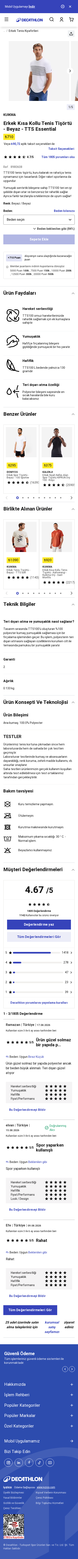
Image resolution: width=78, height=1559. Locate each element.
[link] (39, 925)
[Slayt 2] (28, 497)
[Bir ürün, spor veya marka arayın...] (52, 20)
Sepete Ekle (39, 239)
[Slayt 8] (60, 497)
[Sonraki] (71, 498)
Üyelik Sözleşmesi (13, 1492)
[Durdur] (63, 6)
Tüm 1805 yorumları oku (51, 157)
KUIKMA (9, 115)
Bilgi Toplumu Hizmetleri (50, 1503)
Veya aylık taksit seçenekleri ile (29, 144)
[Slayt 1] (23, 497)
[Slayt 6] (50, 497)
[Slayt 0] (17, 497)
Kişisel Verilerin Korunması (51, 1492)
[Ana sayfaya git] (29, 20)
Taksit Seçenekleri (61, 148)
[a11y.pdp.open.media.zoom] (39, 71)
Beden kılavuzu (64, 210)
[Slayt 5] (44, 497)
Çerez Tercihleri (12, 1508)
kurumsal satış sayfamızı (52, 1327)
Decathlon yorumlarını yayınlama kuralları (39, 1002)
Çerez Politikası (44, 1497)
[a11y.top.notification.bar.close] (70, 6)
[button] (71, 33)
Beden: (8, 210)
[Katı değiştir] (73, 293)
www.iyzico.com (46, 1487)
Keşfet (23, 6)
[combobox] (39, 220)
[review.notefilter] (71, 952)
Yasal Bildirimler (12, 1497)
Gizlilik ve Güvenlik (13, 1503)
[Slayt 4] (39, 497)
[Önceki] (6, 498)
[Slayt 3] (33, 497)
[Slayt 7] (55, 497)
